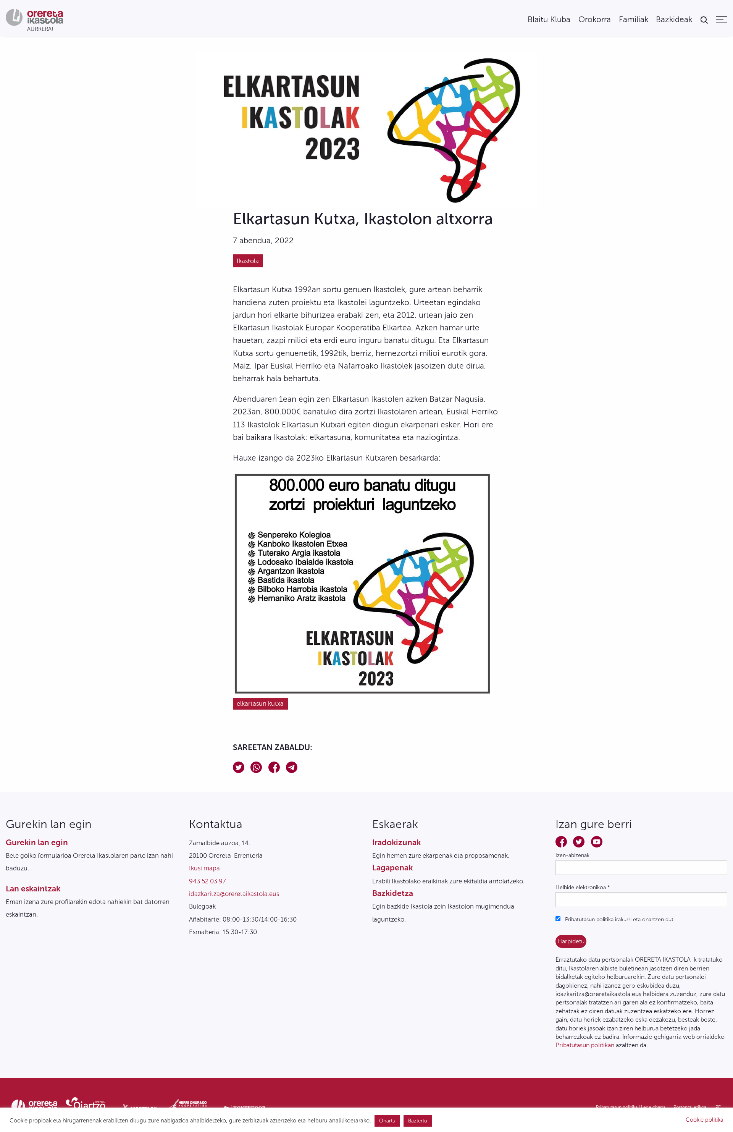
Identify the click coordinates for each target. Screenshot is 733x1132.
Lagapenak (392, 867)
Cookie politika (704, 1119)
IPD (718, 1107)
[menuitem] (549, 20)
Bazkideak (674, 20)
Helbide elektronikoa (582, 887)
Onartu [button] (387, 1121)
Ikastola (248, 261)
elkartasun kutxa (260, 703)
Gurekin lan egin (37, 842)
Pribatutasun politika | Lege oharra (630, 1107)
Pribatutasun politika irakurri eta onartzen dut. (619, 919)
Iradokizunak (396, 842)
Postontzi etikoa (689, 1107)
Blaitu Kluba (549, 20)
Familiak (633, 20)
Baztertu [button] (417, 1121)
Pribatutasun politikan (584, 1045)
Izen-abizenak (572, 855)
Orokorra (594, 20)
